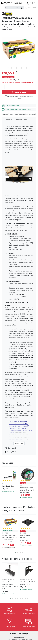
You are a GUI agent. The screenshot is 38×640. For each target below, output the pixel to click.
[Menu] (2, 8)
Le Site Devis (18, 3)
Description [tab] (8, 120)
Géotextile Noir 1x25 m (16, 439)
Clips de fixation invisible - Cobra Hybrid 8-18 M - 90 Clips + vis (10, 585)
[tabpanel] (19, 289)
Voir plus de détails (7, 29)
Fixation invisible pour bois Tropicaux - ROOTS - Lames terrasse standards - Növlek (9, 538)
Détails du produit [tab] (21, 120)
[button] (9, 68)
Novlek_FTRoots (11, 452)
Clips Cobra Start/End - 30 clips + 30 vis (27, 583)
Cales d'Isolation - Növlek (26, 536)
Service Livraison (19, 637)
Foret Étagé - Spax (8, 486)
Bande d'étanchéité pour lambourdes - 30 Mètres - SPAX (27, 490)
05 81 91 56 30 (32, 8)
